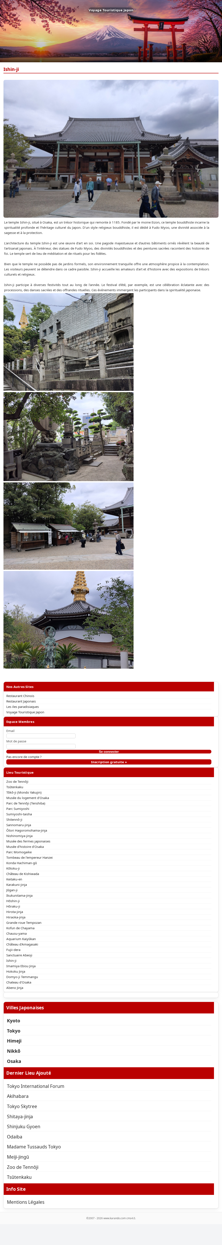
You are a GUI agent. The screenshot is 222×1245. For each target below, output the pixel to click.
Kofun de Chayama (20, 928)
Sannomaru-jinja (18, 825)
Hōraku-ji (13, 906)
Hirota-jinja (14, 911)
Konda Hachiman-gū (21, 863)
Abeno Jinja (14, 987)
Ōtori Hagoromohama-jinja (26, 830)
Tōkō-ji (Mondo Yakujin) (24, 792)
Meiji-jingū (18, 1157)
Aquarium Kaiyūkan (21, 939)
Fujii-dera (13, 949)
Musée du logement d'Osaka (27, 798)
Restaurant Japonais (21, 701)
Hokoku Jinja (15, 971)
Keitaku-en (14, 879)
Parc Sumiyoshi (17, 808)
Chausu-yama (16, 933)
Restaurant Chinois (20, 696)
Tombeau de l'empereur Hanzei (29, 857)
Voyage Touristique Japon (25, 712)
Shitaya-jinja (20, 1116)
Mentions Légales (25, 1202)
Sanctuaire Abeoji (19, 955)
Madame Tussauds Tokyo (34, 1147)
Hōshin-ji (13, 901)
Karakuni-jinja (16, 884)
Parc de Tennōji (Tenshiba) (25, 803)
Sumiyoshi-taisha (19, 814)
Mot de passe (16, 741)
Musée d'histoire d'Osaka (25, 846)
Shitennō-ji (14, 819)
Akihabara (18, 1096)
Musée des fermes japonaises (28, 841)
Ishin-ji (11, 960)
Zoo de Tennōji (17, 781)
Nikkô (13, 1051)
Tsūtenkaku (14, 787)
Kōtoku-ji (13, 868)
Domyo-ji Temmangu (22, 977)
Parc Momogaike (19, 852)
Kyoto (13, 1021)
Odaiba (14, 1137)
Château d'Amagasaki (22, 944)
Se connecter (109, 751)
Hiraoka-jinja (15, 917)
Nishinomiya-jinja (19, 836)
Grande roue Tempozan (23, 922)
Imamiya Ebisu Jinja (21, 966)
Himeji (14, 1041)
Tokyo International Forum (35, 1086)
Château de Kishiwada (22, 874)
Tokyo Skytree (22, 1106)
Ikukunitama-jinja (19, 895)
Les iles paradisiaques (22, 706)
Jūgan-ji (12, 890)
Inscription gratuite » (109, 762)
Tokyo (13, 1031)
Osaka (14, 1061)
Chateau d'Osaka (18, 982)
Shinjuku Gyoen (23, 1126)
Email (10, 731)
